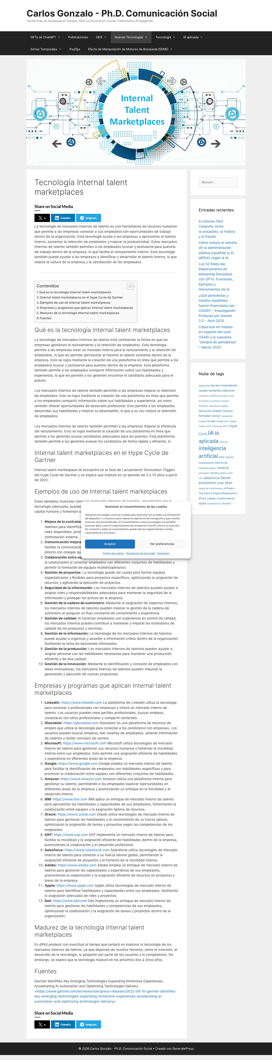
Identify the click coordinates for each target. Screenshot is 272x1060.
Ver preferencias (162, 544)
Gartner (215, 415)
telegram (91, 218)
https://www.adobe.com (77, 865)
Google (211, 421)
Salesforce (211, 478)
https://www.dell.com (70, 901)
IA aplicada (191, 37)
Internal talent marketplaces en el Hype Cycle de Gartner (81, 297)
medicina (223, 467)
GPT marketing (214, 426)
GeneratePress (183, 1048)
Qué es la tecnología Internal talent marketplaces (75, 292)
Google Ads (222, 421)
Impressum (163, 553)
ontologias (204, 473)
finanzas (228, 410)
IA (211, 432)
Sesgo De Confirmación (210, 488)
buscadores (229, 385)
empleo (217, 410)
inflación (223, 442)
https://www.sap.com (71, 835)
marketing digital (207, 468)
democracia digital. (219, 406)
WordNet (226, 503)
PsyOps (74, 49)
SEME (220, 483)
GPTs (225, 426)
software (228, 488)
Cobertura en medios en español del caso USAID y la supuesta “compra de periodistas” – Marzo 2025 (218, 337)
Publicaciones (78, 37)
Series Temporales (43, 49)
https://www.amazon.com (81, 779)
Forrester (204, 415)
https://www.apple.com (75, 885)
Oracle (214, 472)
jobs (221, 456)
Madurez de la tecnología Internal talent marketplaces (79, 313)
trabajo (211, 498)
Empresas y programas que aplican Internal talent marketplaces (86, 308)
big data (215, 385)
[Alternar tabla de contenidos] (128, 286)
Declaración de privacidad (140, 553)
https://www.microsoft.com (84, 743)
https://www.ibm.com (70, 799)
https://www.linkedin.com (81, 703)
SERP (228, 483)
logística (229, 457)
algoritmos (204, 385)
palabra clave (226, 473)
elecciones (205, 410)
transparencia (214, 503)
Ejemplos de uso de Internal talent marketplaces (75, 302)
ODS (99, 37)
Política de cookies (113, 553)
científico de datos (218, 396)
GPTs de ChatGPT (43, 37)
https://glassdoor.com (81, 723)
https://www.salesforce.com (87, 850)
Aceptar (110, 544)
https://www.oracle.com (77, 814)
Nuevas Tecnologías (129, 37)
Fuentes (45, 318)
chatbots (203, 396)
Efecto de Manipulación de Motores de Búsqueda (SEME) (128, 49)
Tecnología (163, 37)
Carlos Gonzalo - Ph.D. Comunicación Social (121, 13)
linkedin (66, 218)
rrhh (201, 478)
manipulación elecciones (213, 462)
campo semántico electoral (216, 390)
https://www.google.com (78, 764)
